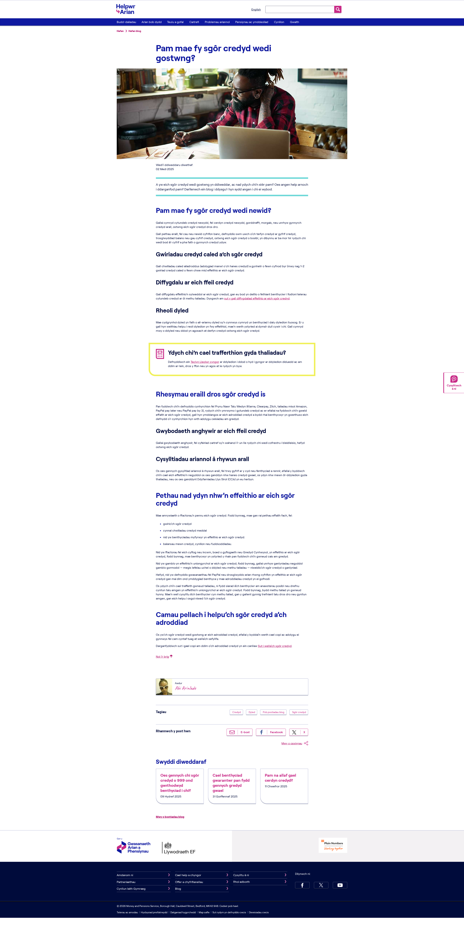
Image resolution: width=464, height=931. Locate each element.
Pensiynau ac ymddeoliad (251, 22)
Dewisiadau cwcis (259, 912)
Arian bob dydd (152, 22)
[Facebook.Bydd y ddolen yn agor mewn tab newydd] (302, 885)
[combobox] (299, 9)
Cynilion (279, 22)
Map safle (204, 912)
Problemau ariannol (217, 22)
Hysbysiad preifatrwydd (154, 912)
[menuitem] (126, 22)
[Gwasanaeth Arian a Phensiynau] (133, 846)
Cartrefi (194, 22)
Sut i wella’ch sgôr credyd (275, 645)
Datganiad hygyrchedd (183, 912)
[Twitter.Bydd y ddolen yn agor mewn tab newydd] (321, 885)
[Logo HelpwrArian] (127, 8)
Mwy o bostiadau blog (170, 816)
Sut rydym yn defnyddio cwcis (229, 912)
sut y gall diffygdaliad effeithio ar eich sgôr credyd (257, 298)
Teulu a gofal (175, 22)
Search (337, 9)
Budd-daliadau (126, 22)
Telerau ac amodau (127, 912)
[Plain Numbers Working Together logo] (333, 846)
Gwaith (294, 22)
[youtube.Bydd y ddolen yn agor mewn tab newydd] (340, 885)
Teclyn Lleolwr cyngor (205, 361)
